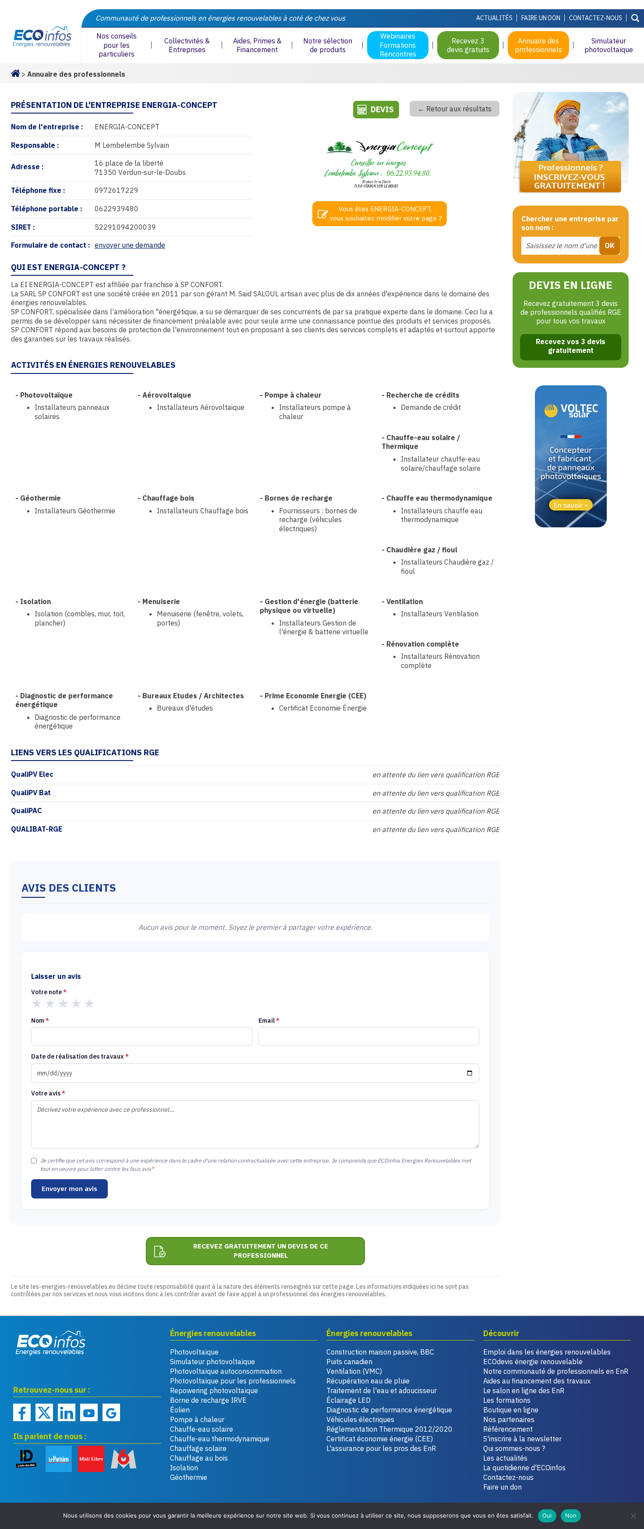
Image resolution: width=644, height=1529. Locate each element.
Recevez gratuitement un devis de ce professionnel (260, 1250)
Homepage (15, 72)
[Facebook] (22, 1412)
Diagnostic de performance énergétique (389, 1409)
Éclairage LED (348, 1400)
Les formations (507, 1400)
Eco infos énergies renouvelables (50, 1342)
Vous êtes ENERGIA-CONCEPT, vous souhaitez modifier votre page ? (386, 213)
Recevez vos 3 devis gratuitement (570, 346)
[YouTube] (89, 1412)
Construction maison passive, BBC (380, 1352)
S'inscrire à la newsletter (522, 1438)
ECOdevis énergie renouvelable (533, 1361)
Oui (547, 1515)
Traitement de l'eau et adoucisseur (381, 1390)
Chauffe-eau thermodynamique (219, 1438)
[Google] (111, 1412)
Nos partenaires (508, 1419)
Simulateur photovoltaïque (212, 1361)
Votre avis (48, 1093)
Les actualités (505, 1458)
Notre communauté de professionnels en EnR (555, 1371)
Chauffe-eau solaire (201, 1429)
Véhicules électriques (360, 1419)
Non (571, 1515)
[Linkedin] (66, 1412)
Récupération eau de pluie (368, 1380)
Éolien (180, 1409)
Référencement (508, 1429)
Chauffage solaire (198, 1448)
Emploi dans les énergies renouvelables (547, 1352)
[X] (44, 1412)
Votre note (49, 992)
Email (269, 1020)
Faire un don (540, 18)
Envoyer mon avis (69, 1188)
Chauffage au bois (199, 1458)
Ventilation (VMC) (354, 1371)
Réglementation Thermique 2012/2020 (389, 1429)
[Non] (633, 1515)
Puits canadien (349, 1361)
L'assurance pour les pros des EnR (381, 1448)
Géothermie (188, 1477)
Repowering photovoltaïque (214, 1390)
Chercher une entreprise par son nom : (570, 223)
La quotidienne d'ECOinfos (524, 1467)
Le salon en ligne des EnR (523, 1390)
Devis (382, 109)
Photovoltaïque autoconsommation (226, 1371)
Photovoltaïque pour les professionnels (233, 1380)
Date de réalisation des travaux (80, 1056)
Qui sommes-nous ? (514, 1448)
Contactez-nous (595, 18)
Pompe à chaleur (197, 1419)
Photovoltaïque (194, 1352)
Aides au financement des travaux (537, 1380)
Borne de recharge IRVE (208, 1400)
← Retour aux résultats (455, 108)
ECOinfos (40, 36)
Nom (40, 1020)
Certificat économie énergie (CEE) (379, 1438)
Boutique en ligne (510, 1409)
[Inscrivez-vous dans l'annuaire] (571, 144)
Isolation (184, 1467)
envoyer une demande (130, 245)
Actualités (494, 18)
